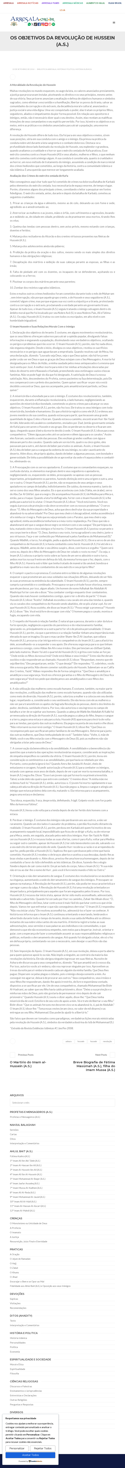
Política (14, 1347)
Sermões (14, 1129)
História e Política (66, 69)
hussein (93, 1041)
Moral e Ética (16, 1364)
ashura (68, 1041)
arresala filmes (50, 3)
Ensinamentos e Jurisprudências (26, 1390)
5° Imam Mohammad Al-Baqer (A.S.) (27, 1178)
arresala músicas (72, 3)
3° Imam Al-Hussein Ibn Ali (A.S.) (26, 1169)
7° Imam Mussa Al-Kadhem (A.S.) (26, 1187)
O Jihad (13, 1276)
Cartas (13, 1134)
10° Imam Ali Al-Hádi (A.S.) (23, 1201)
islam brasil (115, 3)
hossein (81, 1041)
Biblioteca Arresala (46, 69)
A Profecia (15, 1228)
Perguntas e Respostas (21, 1404)
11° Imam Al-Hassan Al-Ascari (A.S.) (28, 1206)
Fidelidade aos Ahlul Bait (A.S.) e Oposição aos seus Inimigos (40, 1286)
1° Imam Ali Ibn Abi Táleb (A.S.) (25, 1160)
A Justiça (14, 1237)
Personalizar (17, 1448)
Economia (15, 1351)
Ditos (13, 1138)
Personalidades (18, 1342)
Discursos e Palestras (21, 1386)
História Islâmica (83, 69)
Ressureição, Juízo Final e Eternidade (28, 1241)
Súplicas (14, 1298)
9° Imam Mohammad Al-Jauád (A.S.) (27, 1196)
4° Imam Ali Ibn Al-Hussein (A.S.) (26, 1174)
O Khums (14, 1272)
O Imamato (15, 1232)
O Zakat (14, 1267)
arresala (8, 3)
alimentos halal (95, 3)
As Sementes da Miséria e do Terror (33, 58)
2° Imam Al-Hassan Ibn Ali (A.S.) (25, 1165)
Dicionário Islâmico (20, 1421)
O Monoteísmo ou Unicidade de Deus (28, 1223)
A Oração (15, 1254)
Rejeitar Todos (42, 1448)
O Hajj (13, 1263)
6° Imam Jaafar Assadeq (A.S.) (24, 1183)
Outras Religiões (18, 1399)
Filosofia (14, 1373)
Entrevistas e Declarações (23, 1395)
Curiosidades (16, 1417)
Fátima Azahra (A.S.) (20, 1156)
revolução (107, 1041)
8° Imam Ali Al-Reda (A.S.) (23, 1192)
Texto (13, 1320)
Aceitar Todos (30, 1455)
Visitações (15, 1303)
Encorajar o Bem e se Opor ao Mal (27, 1281)
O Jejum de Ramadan (20, 1258)
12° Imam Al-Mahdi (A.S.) (22, 1210)
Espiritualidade (17, 1369)
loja (62, 10)
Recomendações (18, 1307)
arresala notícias (27, 3)
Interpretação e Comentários (24, 1143)
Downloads (15, 1426)
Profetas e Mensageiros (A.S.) (25, 1117)
